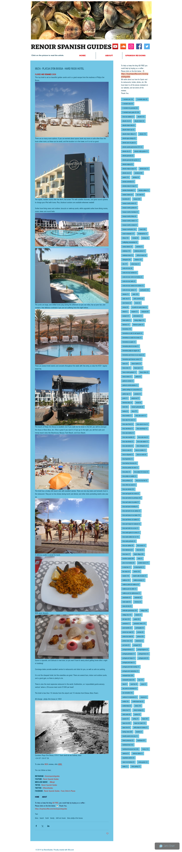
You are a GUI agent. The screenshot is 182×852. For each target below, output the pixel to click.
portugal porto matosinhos (131, 671)
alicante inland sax (129, 130)
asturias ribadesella (129, 190)
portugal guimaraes (129, 654)
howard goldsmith (138, 407)
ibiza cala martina (129, 433)
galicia (138, 376)
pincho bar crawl (129, 632)
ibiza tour (141, 550)
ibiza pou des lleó (142, 480)
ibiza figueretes (128, 459)
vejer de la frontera (129, 762)
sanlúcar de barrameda (130, 697)
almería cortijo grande (141, 151)
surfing (136, 719)
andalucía (139, 173)
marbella (139, 597)
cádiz (136, 294)
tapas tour (127, 727)
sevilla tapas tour (138, 701)
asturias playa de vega (130, 186)
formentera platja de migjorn (132, 350)
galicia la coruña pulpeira (131, 385)
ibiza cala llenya (128, 428)
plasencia (140, 641)
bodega (146, 238)
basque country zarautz (130, 221)
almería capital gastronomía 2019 (133, 147)
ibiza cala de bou (143, 424)
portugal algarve (143, 649)
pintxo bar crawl (129, 636)
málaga (145, 610)
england (135, 312)
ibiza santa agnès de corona (132, 532)
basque (138, 199)
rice (141, 680)
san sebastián (128, 693)
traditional (142, 740)
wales (126, 766)
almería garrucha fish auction (132, 160)
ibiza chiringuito (143, 446)
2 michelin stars (143, 99)
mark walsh (127, 602)
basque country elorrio (130, 203)
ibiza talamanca (128, 550)
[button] (135, 55)
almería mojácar (128, 164)
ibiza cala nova (143, 437)
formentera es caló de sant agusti (133, 333)
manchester (127, 597)
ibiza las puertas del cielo (131, 467)
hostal (139, 402)
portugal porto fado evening (132, 667)
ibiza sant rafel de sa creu (131, 528)
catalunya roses (128, 255)
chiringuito (127, 260)
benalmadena (143, 234)
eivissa (126, 307)
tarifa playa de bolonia (141, 727)
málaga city (128, 615)
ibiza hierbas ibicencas (130, 463)
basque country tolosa (130, 216)
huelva (126, 411)
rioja (125, 684)
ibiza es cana (128, 450)
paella (137, 619)
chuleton (139, 260)
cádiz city (127, 299)
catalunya (127, 251)
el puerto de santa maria (140, 307)
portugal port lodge (129, 658)
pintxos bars (128, 641)
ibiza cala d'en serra (130, 420)
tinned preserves (129, 740)
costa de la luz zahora (130, 290)
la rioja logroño (139, 567)
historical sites (128, 402)
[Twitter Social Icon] (147, 46)
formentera (127, 329)
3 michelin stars (128, 104)
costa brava (136, 264)
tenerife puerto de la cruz (131, 736)
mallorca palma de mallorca (131, 584)
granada (138, 394)
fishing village (140, 320)
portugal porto (144, 658)
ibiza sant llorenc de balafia (131, 519)
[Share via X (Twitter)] (42, 826)
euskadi (127, 316)
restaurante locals (129, 680)
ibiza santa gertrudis (130, 541)
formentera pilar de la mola (131, 346)
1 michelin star (128, 99)
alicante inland (140, 121)
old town (127, 619)
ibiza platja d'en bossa (75, 818)
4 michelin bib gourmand (131, 108)
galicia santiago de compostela (132, 389)
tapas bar (127, 723)
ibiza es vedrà (142, 454)
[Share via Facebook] (36, 826)
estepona (146, 312)
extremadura (138, 316)
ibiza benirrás (128, 415)
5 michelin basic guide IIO (132, 112)
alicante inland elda (129, 125)
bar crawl (141, 195)
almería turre (145, 169)
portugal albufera (129, 649)
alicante (142, 117)
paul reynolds (128, 628)
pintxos (141, 636)
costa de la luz (128, 268)
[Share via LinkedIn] (48, 826)
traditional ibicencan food (131, 749)
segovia (144, 697)
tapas (145, 719)
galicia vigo (127, 394)
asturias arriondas (129, 182)
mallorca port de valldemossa (132, 593)
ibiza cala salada (143, 441)
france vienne (128, 376)
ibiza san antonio (129, 489)
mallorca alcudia (139, 580)
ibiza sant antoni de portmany (132, 498)
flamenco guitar (139, 325)
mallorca (127, 580)
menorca (139, 602)
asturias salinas (144, 190)
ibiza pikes (127, 472)
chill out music (61, 818)
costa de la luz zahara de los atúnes (134, 286)
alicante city (127, 121)
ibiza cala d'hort (128, 424)
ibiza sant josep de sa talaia (132, 515)
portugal (137, 645)
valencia (126, 753)
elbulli (126, 312)
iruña (141, 558)
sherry (138, 706)
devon (138, 303)
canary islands (128, 247)
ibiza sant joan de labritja (131, 506)
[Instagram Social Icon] (131, 46)
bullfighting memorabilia (131, 242)
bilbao (126, 238)
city (126, 264)
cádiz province (139, 299)
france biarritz (137, 363)
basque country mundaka (131, 212)
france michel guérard (130, 372)
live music (127, 571)
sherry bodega (139, 710)
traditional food (129, 745)
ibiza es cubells (141, 450)
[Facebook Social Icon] (139, 46)
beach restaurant (129, 234)
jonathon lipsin (144, 563)
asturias (136, 177)
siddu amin (127, 714)
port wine (127, 645)
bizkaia (136, 238)
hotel (47, 818)
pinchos (141, 632)
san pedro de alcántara (130, 688)
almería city (127, 151)
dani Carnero (128, 303)
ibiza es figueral (128, 454)
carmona (140, 247)
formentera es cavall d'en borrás (133, 337)
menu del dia (128, 606)
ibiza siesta (142, 545)
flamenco (127, 325)
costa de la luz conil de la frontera (133, 277)
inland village (139, 554)
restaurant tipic (129, 675)
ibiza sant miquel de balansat (132, 524)
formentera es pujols (130, 342)
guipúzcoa (135, 398)
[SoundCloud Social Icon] (123, 46)
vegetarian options (129, 758)
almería (143, 134)
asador (126, 177)
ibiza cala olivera (129, 441)
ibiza (36, 818)
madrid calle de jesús (140, 576)
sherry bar (127, 710)
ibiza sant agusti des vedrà (131, 493)
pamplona (127, 623)
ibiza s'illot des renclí (130, 485)
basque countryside (130, 229)
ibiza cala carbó (141, 415)
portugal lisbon (144, 654)
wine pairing (137, 766)
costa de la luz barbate (130, 273)
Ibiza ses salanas (129, 117)
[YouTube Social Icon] (115, 46)
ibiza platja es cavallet (130, 476)
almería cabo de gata (130, 143)
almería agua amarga (130, 138)
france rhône (145, 372)
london (137, 571)
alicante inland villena (130, 134)
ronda (144, 684)
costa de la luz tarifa (130, 281)
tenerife (139, 732)
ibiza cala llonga (143, 428)
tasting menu (128, 732)
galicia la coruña (128, 381)
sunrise (138, 714)
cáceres (126, 294)
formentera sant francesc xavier (133, 359)
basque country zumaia (130, 225)
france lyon (138, 368)
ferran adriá (127, 320)
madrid (126, 576)
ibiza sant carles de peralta (131, 502)
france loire (127, 368)
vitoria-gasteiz (143, 762)
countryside (145, 290)
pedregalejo (140, 628)
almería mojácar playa (130, 169)
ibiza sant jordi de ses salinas (132, 511)
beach (42, 818)
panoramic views (140, 623)
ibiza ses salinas (129, 545)
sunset (126, 719)
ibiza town (127, 554)
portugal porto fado (129, 662)
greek (126, 398)
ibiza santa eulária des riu (131, 537)
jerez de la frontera (129, 563)
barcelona (127, 199)
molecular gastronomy (130, 610)
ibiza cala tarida (128, 446)
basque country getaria (130, 208)
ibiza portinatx (128, 480)
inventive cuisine (129, 558)
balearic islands (128, 195)
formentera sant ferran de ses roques (134, 355)
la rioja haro (127, 567)
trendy (52, 818)
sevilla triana (127, 706)
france (126, 363)
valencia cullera (138, 753)
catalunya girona (140, 251)
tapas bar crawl (140, 723)
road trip (135, 684)
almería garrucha (129, 156)
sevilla (126, 701)
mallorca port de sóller (130, 589)
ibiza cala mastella (129, 437)
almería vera (127, 173)
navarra (139, 615)
